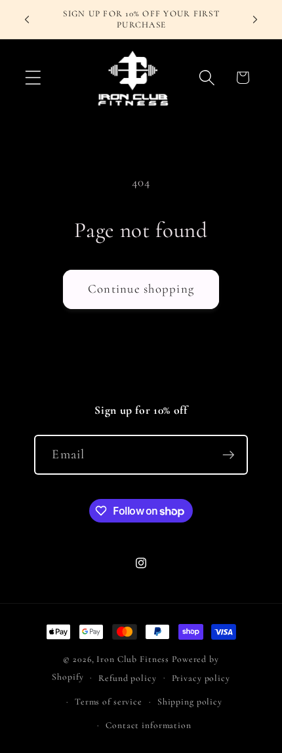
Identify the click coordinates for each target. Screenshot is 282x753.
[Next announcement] (255, 19)
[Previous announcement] (26, 19)
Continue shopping (141, 289)
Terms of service (108, 701)
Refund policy (127, 678)
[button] (33, 78)
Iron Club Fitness (132, 659)
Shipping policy (189, 701)
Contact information (148, 725)
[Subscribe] (229, 454)
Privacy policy (201, 678)
